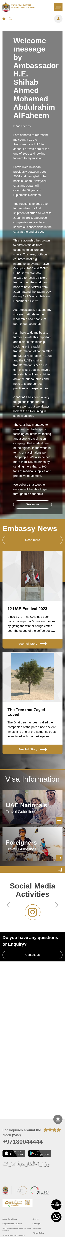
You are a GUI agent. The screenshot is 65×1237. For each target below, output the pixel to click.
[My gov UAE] (39, 1190)
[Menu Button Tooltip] (38, 19)
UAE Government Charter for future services (16, 1229)
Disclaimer (36, 1228)
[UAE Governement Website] (15, 1190)
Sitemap (35, 1219)
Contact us (32, 954)
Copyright (36, 1224)
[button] (56, 1204)
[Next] (56, 905)
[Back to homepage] (19, 10)
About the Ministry (9, 1219)
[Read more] (59, 820)
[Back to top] (57, 1119)
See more (32, 504)
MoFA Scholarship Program (13, 1235)
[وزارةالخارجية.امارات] (26, 1164)
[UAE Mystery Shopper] (17, 1203)
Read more (32, 540)
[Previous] (8, 905)
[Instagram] (32, 912)
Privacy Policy (38, 1233)
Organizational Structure (12, 1224)
